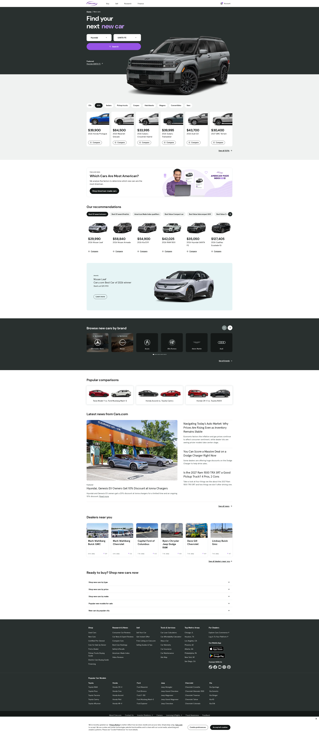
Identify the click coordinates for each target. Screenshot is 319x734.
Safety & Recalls (118, 649)
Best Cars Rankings (119, 645)
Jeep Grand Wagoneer (169, 699)
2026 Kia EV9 (143, 242)
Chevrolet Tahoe (191, 699)
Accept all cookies (220, 727)
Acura (147, 349)
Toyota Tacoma (94, 695)
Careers (160, 715)
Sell (116, 3)
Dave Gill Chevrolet (193, 542)
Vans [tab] (188, 105)
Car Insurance (166, 649)
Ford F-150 (141, 695)
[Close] (316, 718)
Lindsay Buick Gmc (220, 542)
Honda (115, 683)
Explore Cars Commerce (218, 632)
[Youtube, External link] (220, 667)
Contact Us (129, 715)
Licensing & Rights (173, 715)
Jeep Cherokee (167, 703)
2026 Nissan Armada (122, 242)
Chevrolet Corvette (192, 687)
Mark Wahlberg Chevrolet (121, 542)
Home (89, 12)
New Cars (92, 637)
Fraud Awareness (192, 715)
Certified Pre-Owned (96, 641)
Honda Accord (118, 695)
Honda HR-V (117, 703)
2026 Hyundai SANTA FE (196, 244)
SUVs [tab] (99, 105)
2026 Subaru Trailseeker (167, 135)
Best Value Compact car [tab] (174, 214)
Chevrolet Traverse (192, 695)
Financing (92, 664)
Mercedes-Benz (97, 349)
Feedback (206, 715)
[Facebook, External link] (215, 667)
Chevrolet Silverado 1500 (194, 691)
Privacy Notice (114, 725)
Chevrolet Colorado (192, 703)
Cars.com (178, 725)
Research (127, 3)
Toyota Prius (93, 691)
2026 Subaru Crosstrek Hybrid (144, 135)
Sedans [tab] (109, 105)
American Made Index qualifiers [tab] (146, 214)
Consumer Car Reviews (121, 632)
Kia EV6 (212, 703)
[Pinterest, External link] (229, 667)
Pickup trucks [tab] (122, 105)
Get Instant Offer (143, 637)
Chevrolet (189, 683)
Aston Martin (197, 349)
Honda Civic (117, 691)
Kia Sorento (213, 691)
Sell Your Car (141, 632)
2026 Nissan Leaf (95, 242)
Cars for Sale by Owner (97, 645)
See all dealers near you (219, 561)
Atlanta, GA (189, 649)
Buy (107, 3)
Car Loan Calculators (169, 632)
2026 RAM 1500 (168, 242)
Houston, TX (189, 637)
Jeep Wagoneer (167, 695)
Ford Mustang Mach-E (145, 699)
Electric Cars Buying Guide (98, 660)
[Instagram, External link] (224, 667)
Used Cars (92, 632)
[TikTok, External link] (210, 667)
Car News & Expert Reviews (122, 637)
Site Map (164, 657)
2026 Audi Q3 (193, 133)
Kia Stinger (213, 695)
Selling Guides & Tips (144, 645)
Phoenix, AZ (189, 645)
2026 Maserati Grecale (119, 135)
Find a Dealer (93, 649)
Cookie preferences (198, 727)
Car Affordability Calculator (171, 637)
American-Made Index (120, 653)
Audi (221, 349)
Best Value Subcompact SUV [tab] (200, 214)
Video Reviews (117, 657)
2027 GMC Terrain (219, 133)
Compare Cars (118, 641)
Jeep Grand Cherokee (169, 691)
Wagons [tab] (162, 105)
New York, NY (190, 657)
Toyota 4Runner (94, 703)
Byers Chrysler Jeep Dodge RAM (170, 544)
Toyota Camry (93, 699)
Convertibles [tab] (176, 105)
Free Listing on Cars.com (146, 641)
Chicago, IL (189, 632)
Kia (210, 683)
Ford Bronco (142, 691)
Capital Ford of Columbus (146, 542)
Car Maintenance (167, 653)
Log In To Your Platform (218, 637)
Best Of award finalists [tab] (120, 214)
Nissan (122, 349)
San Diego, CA (190, 661)
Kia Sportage (214, 687)
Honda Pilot (117, 699)
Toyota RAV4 (93, 687)
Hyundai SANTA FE (94, 64)
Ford (139, 683)
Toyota (90, 683)
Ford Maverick (142, 687)
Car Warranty (166, 645)
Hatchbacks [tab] (149, 105)
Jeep (163, 683)
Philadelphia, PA (191, 653)
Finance (141, 3)
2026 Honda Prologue (97, 133)
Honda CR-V (117, 687)
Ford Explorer (142, 703)
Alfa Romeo (171, 349)
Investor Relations (144, 715)
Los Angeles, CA (191, 641)
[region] (159, 725)
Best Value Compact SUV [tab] (226, 214)
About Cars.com (115, 715)
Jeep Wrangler (166, 687)
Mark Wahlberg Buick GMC (96, 542)
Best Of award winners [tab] (97, 214)
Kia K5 (211, 699)
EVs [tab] (90, 105)
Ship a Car (164, 641)
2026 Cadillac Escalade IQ (217, 244)
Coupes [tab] (136, 105)
